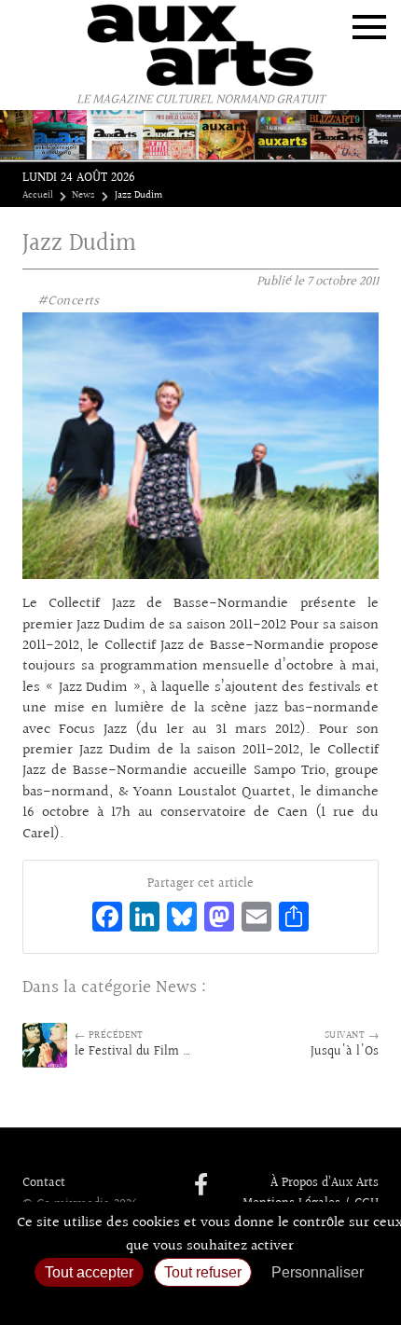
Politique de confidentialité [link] (200, 1302)
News (83, 195)
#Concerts (68, 301)
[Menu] (369, 27)
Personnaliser (317, 1272)
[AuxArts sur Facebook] (201, 1186)
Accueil (37, 195)
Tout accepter (89, 1272)
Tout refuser (203, 1272)
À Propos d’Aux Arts (324, 1183)
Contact (43, 1183)
